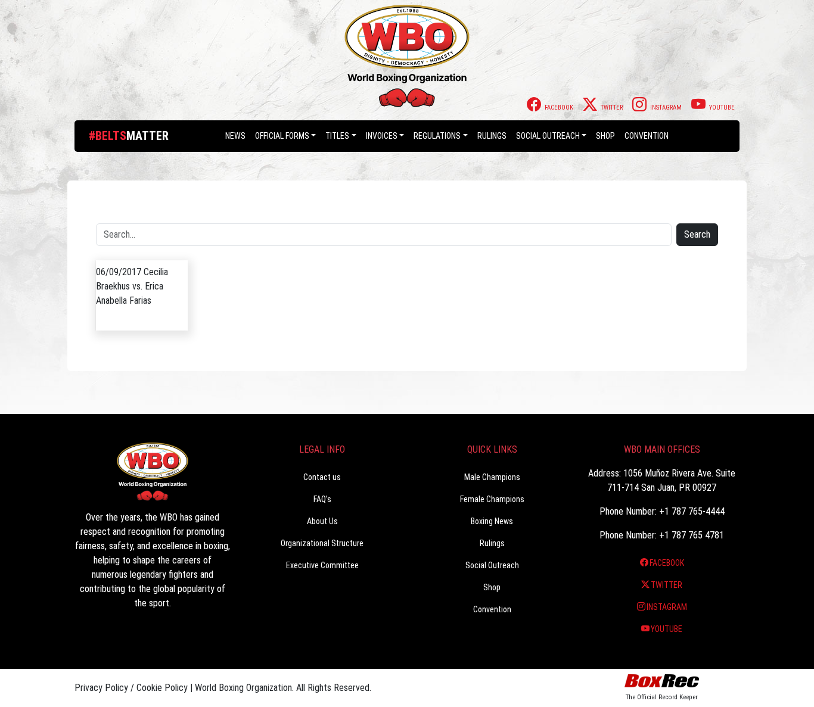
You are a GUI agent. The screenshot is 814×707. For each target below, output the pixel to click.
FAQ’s (322, 499)
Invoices (381, 136)
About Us (322, 521)
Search (697, 234)
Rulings (492, 136)
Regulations (437, 136)
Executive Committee (322, 565)
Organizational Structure (322, 543)
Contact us (322, 477)
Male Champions (492, 477)
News (235, 136)
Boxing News (492, 521)
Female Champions (492, 499)
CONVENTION (647, 136)
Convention (492, 609)
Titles (337, 136)
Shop (605, 136)
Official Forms (282, 136)
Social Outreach (548, 136)
